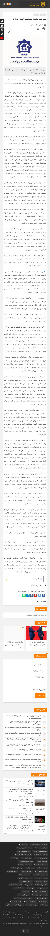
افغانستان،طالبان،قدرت (40, 851)
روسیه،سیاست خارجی (25, 878)
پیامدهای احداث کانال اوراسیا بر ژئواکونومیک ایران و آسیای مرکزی (25, 722)
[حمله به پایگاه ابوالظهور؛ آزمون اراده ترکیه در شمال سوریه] (25, 802)
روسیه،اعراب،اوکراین (41, 864)
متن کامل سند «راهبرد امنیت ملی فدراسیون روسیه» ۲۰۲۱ (23, 754)
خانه (43, 15)
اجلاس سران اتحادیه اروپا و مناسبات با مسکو (27, 749)
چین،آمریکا (31, 888)
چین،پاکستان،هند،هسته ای (15, 905)
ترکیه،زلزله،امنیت (42, 861)
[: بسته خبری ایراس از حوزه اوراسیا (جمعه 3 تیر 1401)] (38, 28)
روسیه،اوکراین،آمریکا (25, 864)
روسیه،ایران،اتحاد (17, 868)
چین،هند (44, 905)
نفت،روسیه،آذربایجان (16, 885)
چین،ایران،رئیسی (24, 895)
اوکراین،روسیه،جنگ (41, 858)
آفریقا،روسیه (24, 844)
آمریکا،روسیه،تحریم (42, 848)
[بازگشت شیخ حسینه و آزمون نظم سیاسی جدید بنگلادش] (25, 811)
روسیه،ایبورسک (42, 868)
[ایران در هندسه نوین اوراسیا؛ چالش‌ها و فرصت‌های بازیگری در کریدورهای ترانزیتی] (25, 828)
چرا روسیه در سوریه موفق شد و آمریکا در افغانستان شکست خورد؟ (23, 760)
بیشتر (5, 833)
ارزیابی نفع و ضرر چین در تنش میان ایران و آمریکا (37, 643)
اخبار (36, 15)
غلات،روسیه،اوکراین (41, 881)
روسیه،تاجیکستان (27, 871)
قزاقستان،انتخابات (42, 885)
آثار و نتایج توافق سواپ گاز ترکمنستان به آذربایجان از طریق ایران (23, 734)
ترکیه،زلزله (15, 858)
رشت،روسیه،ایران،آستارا (26, 861)
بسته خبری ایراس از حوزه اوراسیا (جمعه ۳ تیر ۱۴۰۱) (29, 19)
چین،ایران (26, 891)
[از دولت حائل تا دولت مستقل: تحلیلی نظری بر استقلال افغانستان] (25, 820)
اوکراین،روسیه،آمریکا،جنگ (24, 854)
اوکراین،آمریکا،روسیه (41, 854)
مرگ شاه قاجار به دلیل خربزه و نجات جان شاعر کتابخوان (24, 745)
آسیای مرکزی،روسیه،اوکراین (39, 844)
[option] (36, 638)
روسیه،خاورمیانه (12, 871)
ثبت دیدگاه (40, 695)
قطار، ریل (29, 885)
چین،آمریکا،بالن (19, 888)
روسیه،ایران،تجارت (42, 871)
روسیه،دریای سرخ (25, 875)
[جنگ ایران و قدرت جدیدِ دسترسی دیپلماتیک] (25, 783)
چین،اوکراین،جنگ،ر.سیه (40, 891)
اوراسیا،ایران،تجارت (24, 851)
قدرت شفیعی (38, 578)
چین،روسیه (44, 901)
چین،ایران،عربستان (42, 898)
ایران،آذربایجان (27, 858)
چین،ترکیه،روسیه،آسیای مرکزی (23, 898)
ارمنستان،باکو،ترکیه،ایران (25, 848)
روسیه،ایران (30, 868)
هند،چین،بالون (43, 888)
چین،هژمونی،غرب (32, 905)
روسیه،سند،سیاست (41, 878)
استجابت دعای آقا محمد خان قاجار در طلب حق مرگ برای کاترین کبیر (23, 740)
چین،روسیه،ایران (16, 901)
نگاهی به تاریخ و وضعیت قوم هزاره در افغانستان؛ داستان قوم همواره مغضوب (23, 717)
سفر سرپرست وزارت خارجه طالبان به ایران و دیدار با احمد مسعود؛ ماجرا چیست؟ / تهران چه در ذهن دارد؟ (23, 766)
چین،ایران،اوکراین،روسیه (40, 895)
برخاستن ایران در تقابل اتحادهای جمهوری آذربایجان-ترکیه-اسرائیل (23, 728)
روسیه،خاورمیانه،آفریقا (41, 875)
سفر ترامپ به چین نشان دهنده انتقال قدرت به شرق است (14, 645)
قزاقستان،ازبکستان (26, 881)
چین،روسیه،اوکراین (31, 901)
